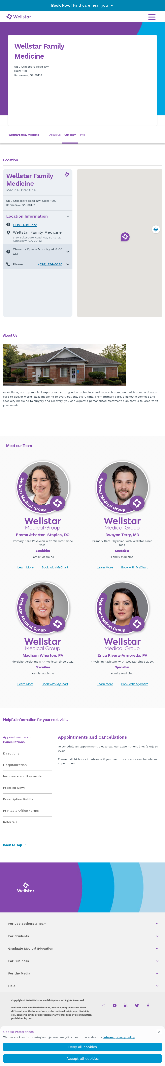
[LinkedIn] (126, 1005)
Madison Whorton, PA (43, 655)
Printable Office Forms (21, 810)
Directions (11, 753)
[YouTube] (115, 1005)
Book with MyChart (55, 567)
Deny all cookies (82, 1047)
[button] (37, 251)
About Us (54, 134)
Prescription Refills (18, 799)
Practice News (14, 788)
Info (82, 134)
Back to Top (13, 845)
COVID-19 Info (25, 225)
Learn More (25, 567)
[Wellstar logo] (18, 17)
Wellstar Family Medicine (23, 134)
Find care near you (80, 5)
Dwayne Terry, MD (122, 534)
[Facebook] (148, 1005)
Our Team (70, 134)
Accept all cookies (82, 1058)
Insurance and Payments (22, 776)
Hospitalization (15, 765)
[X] (137, 1005)
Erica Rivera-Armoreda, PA (122, 655)
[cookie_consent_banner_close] (159, 1031)
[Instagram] (103, 1005)
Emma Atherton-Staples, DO (43, 534)
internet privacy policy (119, 1037)
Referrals (10, 822)
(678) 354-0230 (50, 264)
